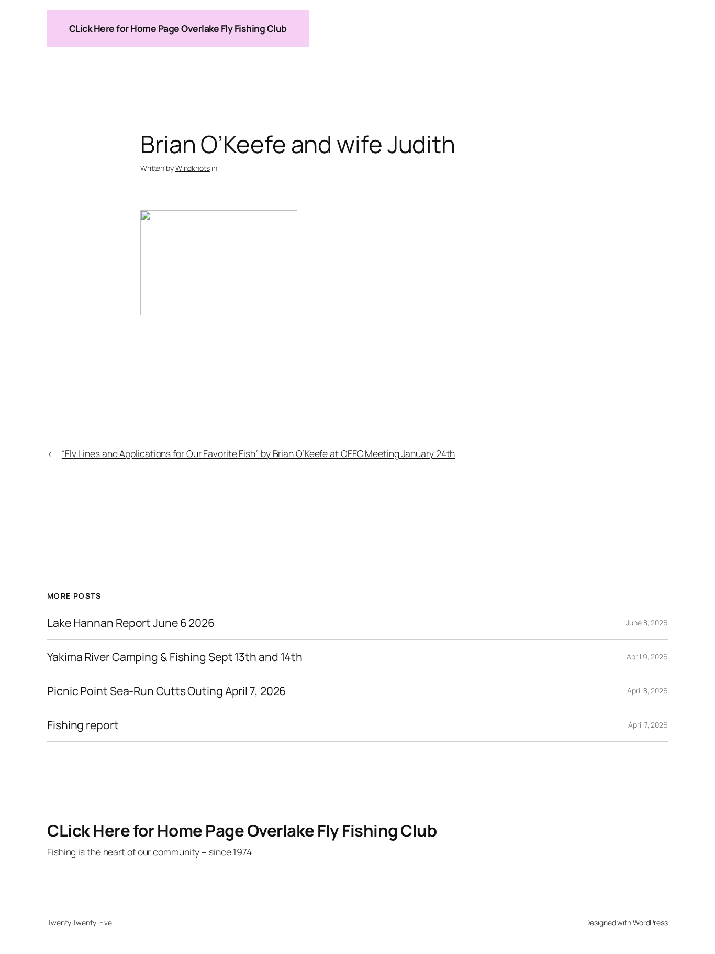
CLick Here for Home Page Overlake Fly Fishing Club (178, 28)
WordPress (650, 922)
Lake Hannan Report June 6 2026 (131, 622)
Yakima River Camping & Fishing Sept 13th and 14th (175, 657)
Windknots (192, 168)
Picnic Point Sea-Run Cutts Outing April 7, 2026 (166, 691)
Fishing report (83, 725)
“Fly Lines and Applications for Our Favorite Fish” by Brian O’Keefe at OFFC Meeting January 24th (258, 453)
